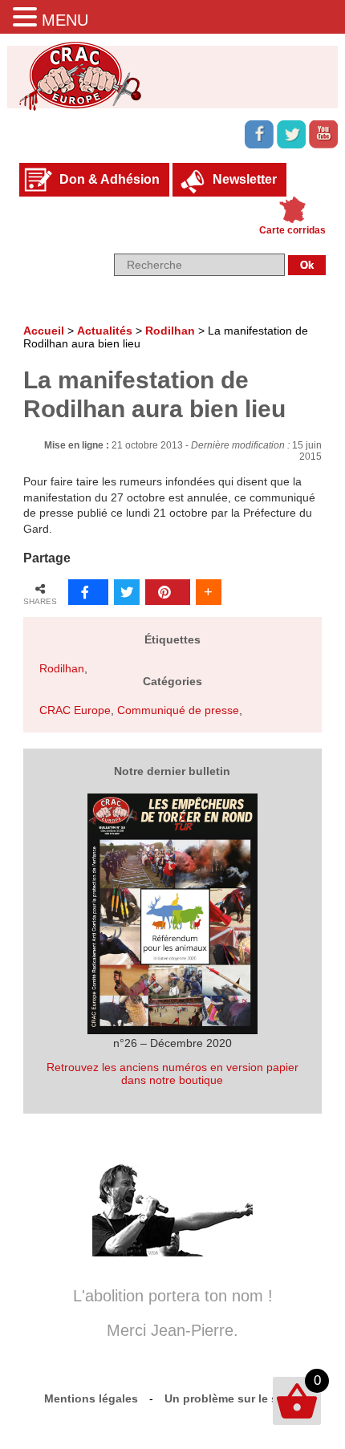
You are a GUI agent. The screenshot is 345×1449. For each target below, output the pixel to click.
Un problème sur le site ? (233, 1398)
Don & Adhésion (109, 179)
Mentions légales (91, 1398)
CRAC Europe (75, 710)
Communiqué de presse (178, 710)
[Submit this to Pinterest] (167, 592)
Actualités (104, 330)
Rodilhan (170, 330)
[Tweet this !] (127, 592)
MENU (65, 20)
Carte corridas (292, 230)
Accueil (43, 330)
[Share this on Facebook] (88, 592)
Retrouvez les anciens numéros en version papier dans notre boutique (172, 1073)
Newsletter (245, 179)
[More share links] (208, 592)
